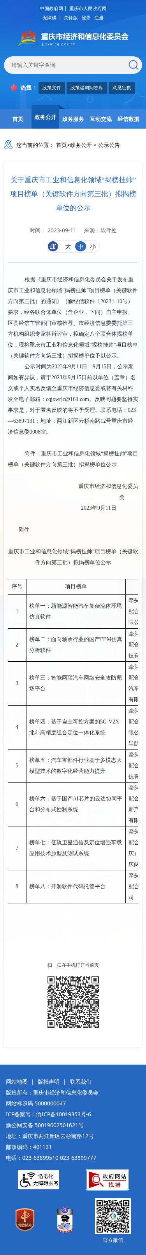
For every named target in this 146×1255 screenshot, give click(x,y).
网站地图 (17, 1081)
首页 (17, 118)
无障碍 (49, 17)
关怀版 (71, 17)
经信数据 (128, 118)
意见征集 (122, 87)
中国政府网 (51, 8)
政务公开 (45, 116)
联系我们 (80, 1081)
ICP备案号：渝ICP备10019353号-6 (48, 1114)
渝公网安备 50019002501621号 (45, 1125)
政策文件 (51, 87)
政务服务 (73, 118)
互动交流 (101, 118)
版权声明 (49, 1081)
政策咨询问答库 (86, 87)
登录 (86, 17)
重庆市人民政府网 (88, 8)
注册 (99, 17)
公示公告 (109, 144)
